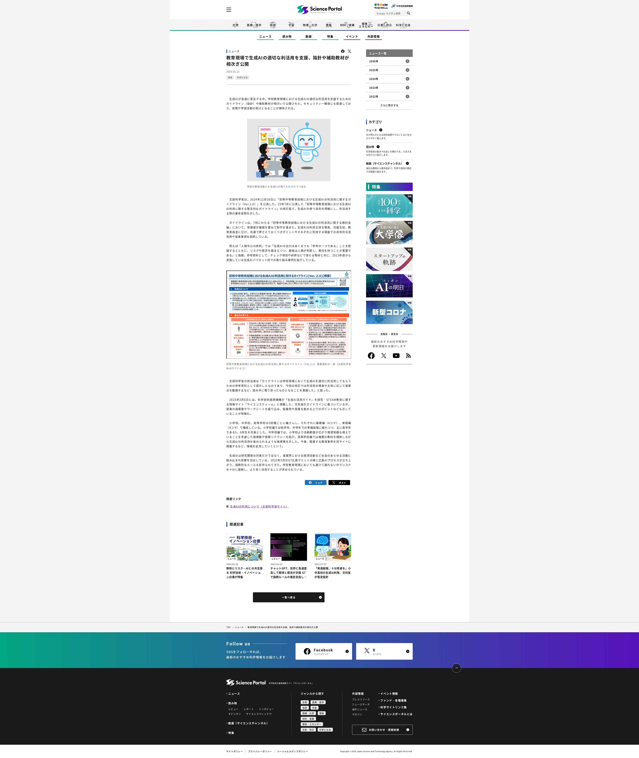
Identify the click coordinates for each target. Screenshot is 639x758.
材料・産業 (347, 25)
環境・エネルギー (311, 724)
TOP (228, 627)
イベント (352, 36)
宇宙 (291, 25)
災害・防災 (384, 25)
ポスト (342, 482)
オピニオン (234, 713)
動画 (309, 36)
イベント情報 (389, 693)
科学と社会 (403, 25)
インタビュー (266, 709)
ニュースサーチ (361, 704)
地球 (273, 25)
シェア (318, 482)
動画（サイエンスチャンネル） (248, 723)
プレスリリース (361, 699)
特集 (330, 36)
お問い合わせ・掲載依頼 (384, 730)
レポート (249, 709)
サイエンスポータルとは (396, 714)
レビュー (233, 709)
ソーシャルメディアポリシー (292, 751)
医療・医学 (254, 25)
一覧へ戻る (289, 597)
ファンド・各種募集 (393, 700)
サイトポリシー (234, 751)
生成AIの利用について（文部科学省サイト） (259, 506)
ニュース (265, 36)
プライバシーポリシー (260, 751)
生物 (235, 25)
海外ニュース (359, 709)
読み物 (287, 36)
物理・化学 (310, 25)
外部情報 (373, 36)
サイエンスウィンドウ (259, 713)
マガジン (357, 714)
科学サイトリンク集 (393, 707)
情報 (329, 25)
